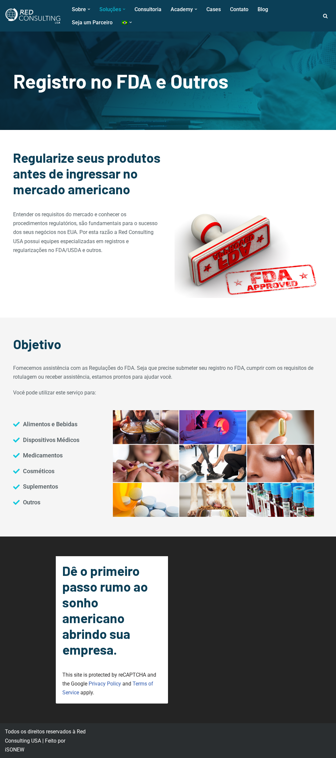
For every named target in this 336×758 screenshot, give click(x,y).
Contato (239, 9)
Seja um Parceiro (92, 22)
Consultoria (148, 9)
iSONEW (14, 750)
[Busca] (325, 15)
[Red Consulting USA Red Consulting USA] (33, 16)
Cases (213, 9)
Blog (263, 9)
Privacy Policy (105, 684)
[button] (89, 9)
